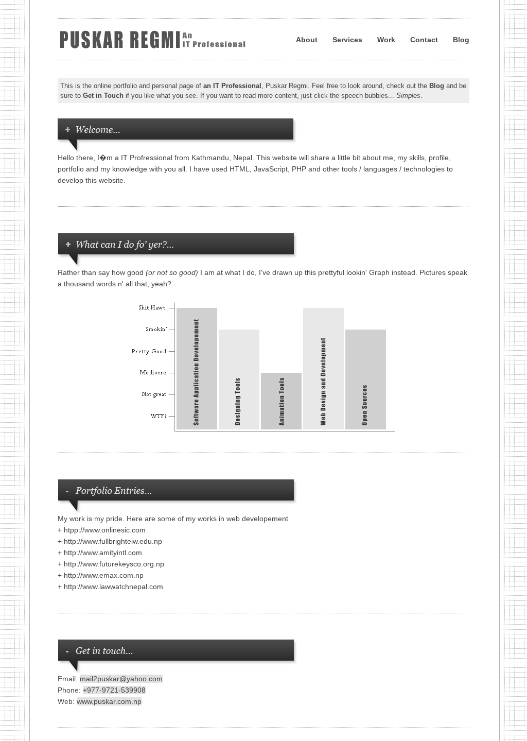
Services (347, 40)
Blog (461, 40)
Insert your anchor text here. (156, 39)
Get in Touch (103, 95)
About (307, 40)
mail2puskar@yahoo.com (121, 679)
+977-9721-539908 (114, 690)
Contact (424, 40)
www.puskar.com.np (109, 701)
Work (386, 40)
